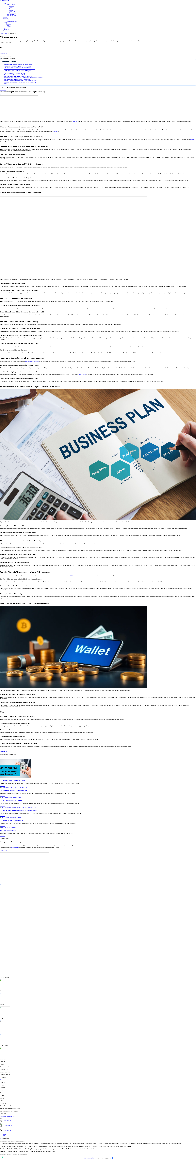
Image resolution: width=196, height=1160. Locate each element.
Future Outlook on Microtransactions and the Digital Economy (20, 82)
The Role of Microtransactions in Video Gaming (16, 75)
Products (5, 3)
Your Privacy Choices (103, 1158)
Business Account (10, 4)
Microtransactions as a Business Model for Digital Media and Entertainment (23, 77)
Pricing (5, 17)
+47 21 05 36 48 (7, 1130)
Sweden (11, 7)
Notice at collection (88, 1158)
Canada (11, 10)
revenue (192, 139)
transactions (74, 121)
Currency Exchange (11, 15)
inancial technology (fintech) (32, 361)
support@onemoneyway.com (7, 1116)
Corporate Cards (10, 14)
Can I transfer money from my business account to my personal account (18, 810)
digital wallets (82, 374)
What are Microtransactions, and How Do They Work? (17, 66)
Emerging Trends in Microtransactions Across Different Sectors (20, 80)
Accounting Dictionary (11, 21)
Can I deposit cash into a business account (11, 800)
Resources (5, 18)
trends (71, 575)
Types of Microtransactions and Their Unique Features (18, 70)
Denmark (11, 6)
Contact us (8, 26)
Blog (7, 19)
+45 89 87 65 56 (7, 1120)
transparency (160, 314)
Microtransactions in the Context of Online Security (17, 79)
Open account (6, 29)
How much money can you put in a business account (13, 790)
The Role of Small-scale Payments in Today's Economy (18, 67)
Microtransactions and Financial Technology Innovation (18, 76)
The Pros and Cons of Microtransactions (14, 73)
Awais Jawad (3, 53)
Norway (11, 8)
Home (1, 33)
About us (8, 24)
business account (15, 847)
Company (5, 22)
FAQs (5, 83)
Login (4, 28)
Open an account (4, 1080)
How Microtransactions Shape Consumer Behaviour (17, 72)
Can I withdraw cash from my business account (12, 780)
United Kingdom (13, 11)
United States (12, 13)
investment (55, 131)
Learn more (3, 90)
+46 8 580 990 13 (7, 1125)
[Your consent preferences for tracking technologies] (2, 1157)
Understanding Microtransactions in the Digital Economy (18, 64)
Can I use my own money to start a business (11, 820)
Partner (8, 25)
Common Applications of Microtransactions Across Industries (19, 69)
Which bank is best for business (8, 830)
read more (2, 786)
